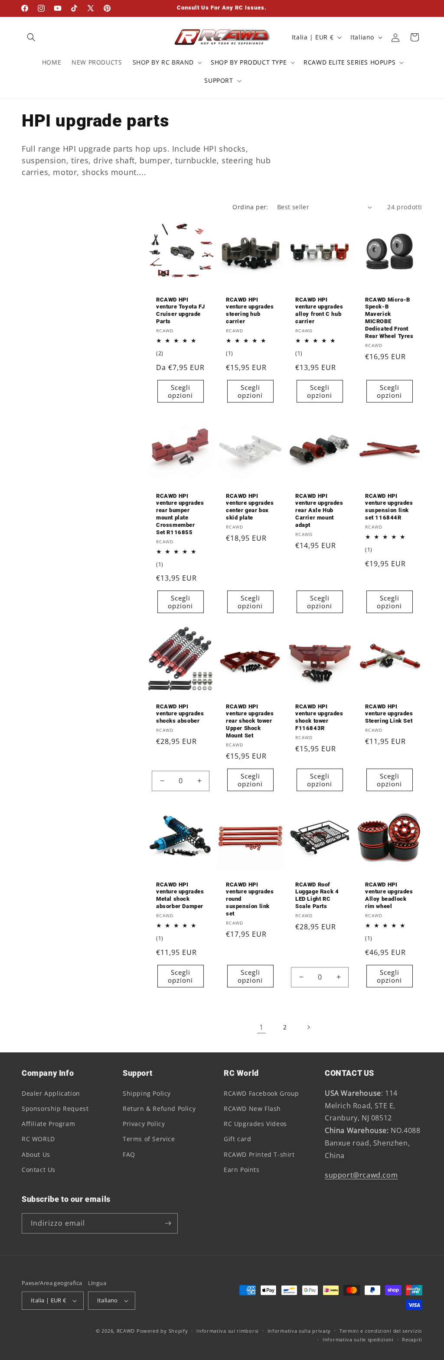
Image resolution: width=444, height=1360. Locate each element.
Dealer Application (51, 1093)
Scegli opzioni (180, 391)
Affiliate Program (48, 1124)
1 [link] (261, 1027)
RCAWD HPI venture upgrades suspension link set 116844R (389, 507)
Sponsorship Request (55, 1108)
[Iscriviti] (167, 1223)
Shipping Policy (147, 1093)
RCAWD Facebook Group (261, 1093)
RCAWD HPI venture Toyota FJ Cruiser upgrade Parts (180, 310)
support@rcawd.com (361, 1175)
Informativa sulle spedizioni (358, 1339)
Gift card (237, 1139)
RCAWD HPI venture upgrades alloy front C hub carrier (319, 310)
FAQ (129, 1154)
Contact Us (39, 1169)
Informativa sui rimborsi (227, 1331)
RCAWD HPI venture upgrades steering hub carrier (250, 310)
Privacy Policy (144, 1124)
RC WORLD (38, 1139)
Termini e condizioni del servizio (381, 1331)
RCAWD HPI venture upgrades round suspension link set (250, 899)
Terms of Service (149, 1139)
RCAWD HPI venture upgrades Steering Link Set (389, 713)
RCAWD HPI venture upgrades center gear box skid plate (250, 507)
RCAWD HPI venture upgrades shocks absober (180, 713)
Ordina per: (250, 207)
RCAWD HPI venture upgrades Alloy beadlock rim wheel (389, 895)
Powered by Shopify (162, 1331)
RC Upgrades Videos (255, 1124)
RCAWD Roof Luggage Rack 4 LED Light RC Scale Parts (317, 895)
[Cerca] (31, 37)
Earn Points (242, 1169)
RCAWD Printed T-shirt (259, 1154)
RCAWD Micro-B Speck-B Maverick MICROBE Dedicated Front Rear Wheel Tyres (389, 317)
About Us (36, 1154)
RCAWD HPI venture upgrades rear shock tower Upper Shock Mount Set (250, 721)
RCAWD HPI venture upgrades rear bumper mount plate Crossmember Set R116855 (180, 514)
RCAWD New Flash (252, 1108)
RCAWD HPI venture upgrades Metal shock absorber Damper (180, 895)
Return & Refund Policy (159, 1108)
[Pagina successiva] (308, 1027)
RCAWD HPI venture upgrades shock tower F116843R (319, 717)
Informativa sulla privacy (299, 1331)
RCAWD (126, 1331)
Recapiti (412, 1339)
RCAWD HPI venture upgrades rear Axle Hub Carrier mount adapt (319, 511)
